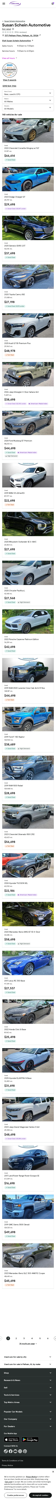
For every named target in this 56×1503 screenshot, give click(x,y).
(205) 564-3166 (9, 86)
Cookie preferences (15, 1495)
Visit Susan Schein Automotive (16, 40)
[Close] (53, 1472)
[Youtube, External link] (15, 1451)
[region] (28, 1485)
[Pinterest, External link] (25, 1451)
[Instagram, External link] (20, 1451)
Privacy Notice (7, 1465)
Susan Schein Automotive (14, 21)
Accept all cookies (40, 1495)
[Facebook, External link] (11, 1451)
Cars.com (8, 1482)
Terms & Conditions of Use (12, 1460)
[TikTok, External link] (6, 1451)
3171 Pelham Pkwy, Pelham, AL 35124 (21, 35)
